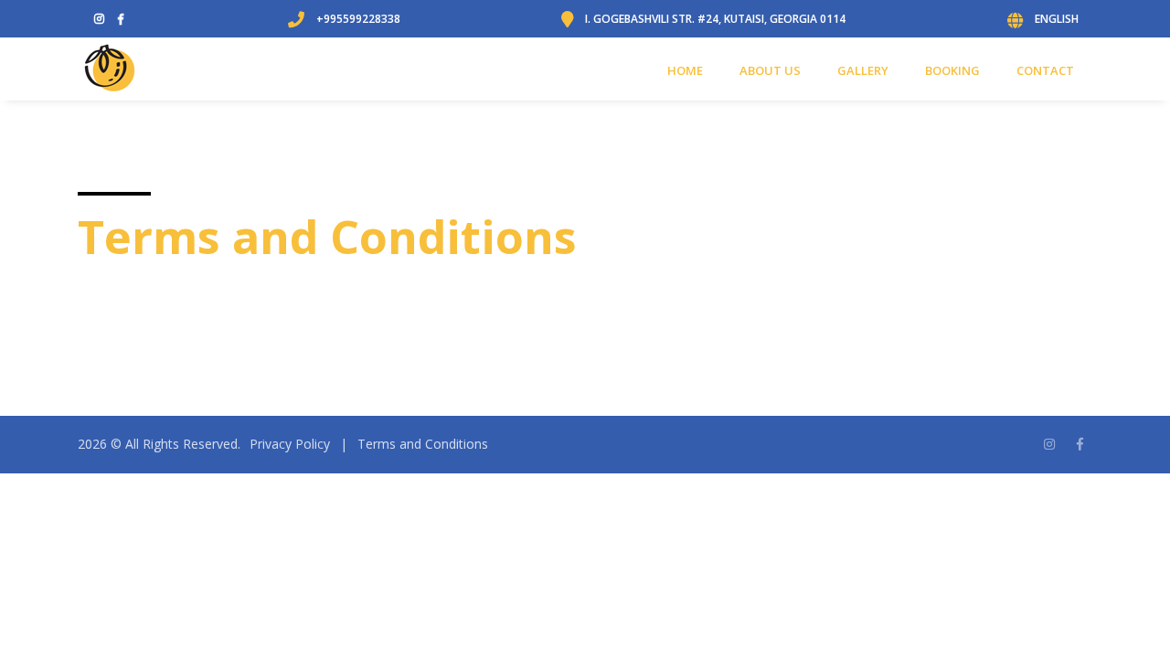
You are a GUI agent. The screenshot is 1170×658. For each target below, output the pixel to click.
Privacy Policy (290, 443)
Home (685, 70)
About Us (770, 70)
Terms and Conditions (422, 443)
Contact (1045, 70)
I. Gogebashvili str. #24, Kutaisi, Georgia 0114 (715, 19)
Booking (952, 70)
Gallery (862, 70)
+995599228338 (358, 19)
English (1057, 19)
